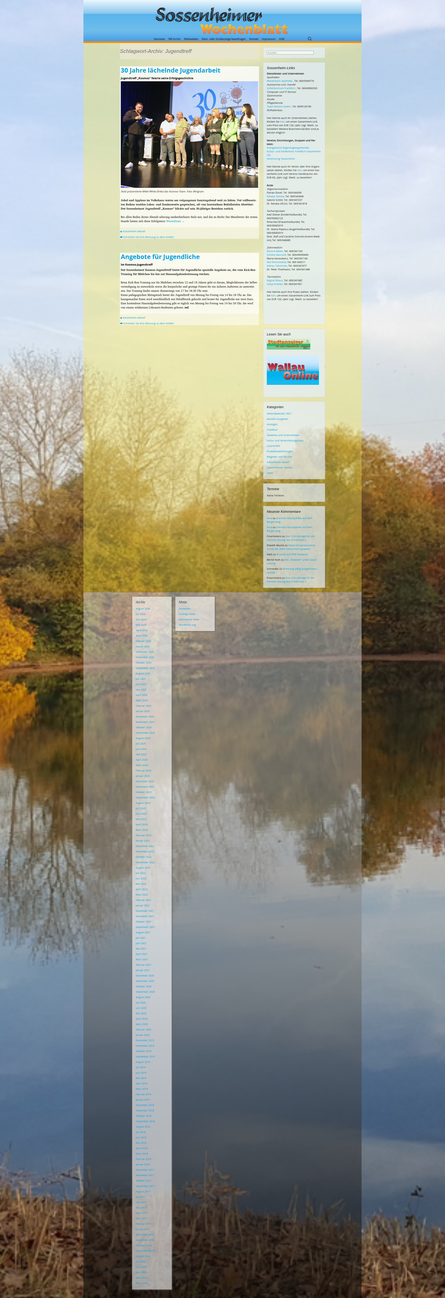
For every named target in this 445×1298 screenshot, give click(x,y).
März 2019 (142, 1089)
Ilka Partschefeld (276, 262)
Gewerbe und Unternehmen (283, 435)
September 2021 (145, 927)
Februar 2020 (143, 1029)
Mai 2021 (141, 948)
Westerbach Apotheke (279, 81)
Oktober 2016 (143, 1245)
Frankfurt (272, 429)
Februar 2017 (143, 1223)
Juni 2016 (141, 1267)
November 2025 (145, 657)
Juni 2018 (141, 1137)
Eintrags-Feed (187, 614)
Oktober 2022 (143, 856)
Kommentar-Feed (189, 619)
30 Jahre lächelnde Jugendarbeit (170, 70)
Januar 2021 (143, 970)
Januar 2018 (143, 1164)
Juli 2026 (141, 614)
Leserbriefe (273, 446)
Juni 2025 (141, 684)
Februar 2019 (143, 1094)
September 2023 (145, 797)
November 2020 (145, 981)
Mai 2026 (141, 624)
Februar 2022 (143, 900)
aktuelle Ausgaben (277, 419)
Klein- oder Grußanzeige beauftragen (224, 39)
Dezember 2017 (145, 1169)
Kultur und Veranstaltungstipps (285, 440)
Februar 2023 (143, 835)
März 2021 (142, 959)
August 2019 (143, 1062)
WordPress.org (187, 624)
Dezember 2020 (145, 975)
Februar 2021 (143, 964)
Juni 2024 (141, 749)
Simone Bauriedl (276, 254)
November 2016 (145, 1240)
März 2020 (142, 1024)
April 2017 (142, 1213)
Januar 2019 (143, 1099)
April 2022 (142, 889)
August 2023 (143, 803)
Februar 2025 (143, 705)
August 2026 (143, 608)
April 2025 (142, 695)
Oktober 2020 (143, 986)
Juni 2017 (141, 1202)
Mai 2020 (141, 1013)
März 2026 (142, 635)
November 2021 (145, 916)
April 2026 (142, 630)
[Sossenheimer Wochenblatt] (222, 19)
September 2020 (145, 991)
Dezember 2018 (145, 1105)
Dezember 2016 (145, 1234)
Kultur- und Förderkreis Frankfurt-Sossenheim (294, 151)
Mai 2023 (141, 819)
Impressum (269, 39)
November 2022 (145, 851)
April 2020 (142, 1018)
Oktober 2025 (143, 662)
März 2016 (142, 1283)
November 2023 (145, 786)
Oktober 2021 (143, 921)
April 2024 (142, 759)
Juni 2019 (141, 1072)
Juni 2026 (141, 619)
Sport (270, 473)
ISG (269, 155)
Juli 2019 (141, 1067)
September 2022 (145, 862)
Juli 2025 (141, 678)
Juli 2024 (141, 743)
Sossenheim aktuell (134, 231)
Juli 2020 (141, 1002)
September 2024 (145, 732)
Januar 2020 (143, 1035)
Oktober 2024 (143, 727)
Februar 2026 (143, 641)
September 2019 (145, 1056)
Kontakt (253, 39)
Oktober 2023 (143, 792)
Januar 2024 (143, 776)
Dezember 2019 (145, 1040)
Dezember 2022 (145, 846)
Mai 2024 (141, 754)
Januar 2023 (143, 840)
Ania (269, 518)
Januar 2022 (143, 905)
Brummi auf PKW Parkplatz (292, 554)
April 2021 (142, 954)
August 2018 (143, 1126)
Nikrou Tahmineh (277, 265)
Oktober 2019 (143, 1051)
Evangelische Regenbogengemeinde (288, 147)
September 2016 (145, 1250)
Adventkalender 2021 (279, 413)
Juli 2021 (141, 937)
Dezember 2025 (145, 651)
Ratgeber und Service (279, 456)
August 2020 (143, 997)
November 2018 (145, 1110)
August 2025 (143, 673)
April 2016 (142, 1277)
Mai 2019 (141, 1078)
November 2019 (145, 1045)
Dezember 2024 (145, 716)
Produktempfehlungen (280, 451)
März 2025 (142, 700)
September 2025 (145, 668)
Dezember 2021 (145, 910)
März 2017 (142, 1218)
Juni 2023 (141, 813)
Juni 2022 (141, 878)
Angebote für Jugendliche (160, 256)
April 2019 (142, 1083)
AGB (281, 39)
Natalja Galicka (275, 196)
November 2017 (145, 1175)
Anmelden (185, 608)
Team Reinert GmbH (278, 106)
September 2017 (145, 1186)
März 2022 (142, 894)
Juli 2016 (141, 1261)
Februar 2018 (143, 1159)
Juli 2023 (141, 808)
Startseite (159, 39)
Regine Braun (275, 280)
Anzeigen (272, 424)
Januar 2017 (143, 1229)
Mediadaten (191, 39)
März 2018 (142, 1153)
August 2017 (143, 1191)
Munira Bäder (275, 251)
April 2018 (142, 1148)
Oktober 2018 (143, 1115)
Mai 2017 (141, 1207)
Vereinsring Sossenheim (281, 158)
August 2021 (143, 932)
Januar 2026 (143, 646)
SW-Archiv (174, 39)
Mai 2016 (141, 1272)
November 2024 (145, 722)
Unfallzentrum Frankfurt (281, 88)
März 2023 (142, 830)
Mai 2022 (141, 883)
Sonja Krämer (275, 284)
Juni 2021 (141, 943)
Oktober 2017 (143, 1180)
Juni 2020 (141, 1008)
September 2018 (145, 1121)
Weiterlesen (175, 221)
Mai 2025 (141, 689)
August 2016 (143, 1256)
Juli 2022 (141, 873)
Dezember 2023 (145, 781)
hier (282, 121)
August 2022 (143, 867)
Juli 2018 (141, 1132)
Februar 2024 (143, 770)
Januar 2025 (143, 711)
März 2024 (142, 765)
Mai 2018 (141, 1142)
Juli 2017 (141, 1196)
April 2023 (142, 824)
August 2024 (143, 738)
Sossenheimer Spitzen (280, 467)
